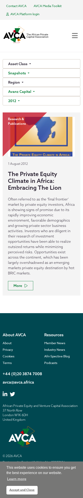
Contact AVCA (16, 6)
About (7, 343)
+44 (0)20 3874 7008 (22, 373)
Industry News (54, 349)
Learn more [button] (16, 479)
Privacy (8, 349)
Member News (54, 343)
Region (14, 82)
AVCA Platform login (24, 14)
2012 (12, 101)
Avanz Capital (20, 91)
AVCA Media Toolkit (48, 6)
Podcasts (50, 363)
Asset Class (18, 64)
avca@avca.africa (18, 382)
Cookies (8, 356)
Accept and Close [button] (22, 490)
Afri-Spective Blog (57, 356)
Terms (7, 363)
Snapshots (17, 73)
